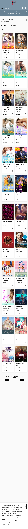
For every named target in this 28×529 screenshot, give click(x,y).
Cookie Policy (5, 524)
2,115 (10, 376)
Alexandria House (20, 337)
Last (22, 380)
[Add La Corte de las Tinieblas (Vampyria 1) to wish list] (13, 257)
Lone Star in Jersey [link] (7, 278)
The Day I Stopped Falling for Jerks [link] (7, 306)
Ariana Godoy (20, 223)
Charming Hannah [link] (20, 164)
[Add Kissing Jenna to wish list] (13, 114)
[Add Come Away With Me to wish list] (13, 171)
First (7, 380)
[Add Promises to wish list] (26, 257)
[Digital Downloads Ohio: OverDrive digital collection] (14, 3)
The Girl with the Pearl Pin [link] (20, 363)
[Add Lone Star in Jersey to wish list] (13, 285)
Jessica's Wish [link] (19, 107)
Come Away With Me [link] (7, 164)
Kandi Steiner (19, 280)
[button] (23, 20)
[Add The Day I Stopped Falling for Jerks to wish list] (13, 314)
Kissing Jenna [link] (6, 107)
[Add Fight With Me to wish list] (26, 143)
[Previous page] (4, 376)
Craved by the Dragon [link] (7, 221)
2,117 (18, 376)
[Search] (2, 8)
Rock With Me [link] (19, 50)
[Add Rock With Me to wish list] (26, 57)
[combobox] (10, 8)
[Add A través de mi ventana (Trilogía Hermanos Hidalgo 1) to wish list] (26, 228)
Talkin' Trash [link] (19, 306)
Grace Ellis (6, 365)
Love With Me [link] (19, 79)
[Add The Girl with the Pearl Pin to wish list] (26, 370)
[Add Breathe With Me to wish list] (13, 200)
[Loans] (22, 8)
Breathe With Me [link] (7, 193)
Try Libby (6, 12)
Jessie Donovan (7, 223)
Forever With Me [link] (7, 136)
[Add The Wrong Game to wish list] (26, 285)
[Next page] (25, 376)
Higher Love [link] (19, 335)
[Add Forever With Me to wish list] (13, 143)
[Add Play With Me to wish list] (13, 86)
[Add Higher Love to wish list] (26, 342)
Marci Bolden (19, 109)
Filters (3, 29)
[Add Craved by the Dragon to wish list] (13, 228)
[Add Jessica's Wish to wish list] (26, 114)
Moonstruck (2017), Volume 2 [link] (7, 363)
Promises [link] (18, 249)
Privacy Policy (19, 507)
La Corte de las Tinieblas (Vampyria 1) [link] (7, 249)
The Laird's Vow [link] (20, 193)
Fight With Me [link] (19, 136)
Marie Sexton (19, 251)
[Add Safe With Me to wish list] (13, 57)
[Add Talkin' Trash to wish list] (26, 314)
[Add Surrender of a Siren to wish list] (13, 342)
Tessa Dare (6, 337)
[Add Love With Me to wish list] (26, 86)
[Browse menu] (25, 8)
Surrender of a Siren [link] (7, 335)
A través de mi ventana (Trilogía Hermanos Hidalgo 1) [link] (20, 221)
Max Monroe (6, 308)
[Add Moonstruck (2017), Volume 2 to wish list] (13, 370)
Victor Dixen (6, 251)
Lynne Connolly (20, 365)
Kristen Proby (6, 52)
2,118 (21, 376)
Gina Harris (6, 280)
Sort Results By (5, 25)
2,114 (7, 376)
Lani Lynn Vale (20, 308)
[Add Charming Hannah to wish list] (26, 171)
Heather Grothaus (20, 194)
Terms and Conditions (7, 507)
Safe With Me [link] (6, 50)
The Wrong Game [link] (20, 278)
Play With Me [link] (6, 79)
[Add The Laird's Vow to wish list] (26, 200)
